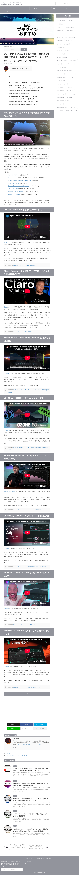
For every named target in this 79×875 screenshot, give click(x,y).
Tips (66, 8)
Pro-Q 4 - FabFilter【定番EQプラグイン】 (20, 85)
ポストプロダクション (63, 100)
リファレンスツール (71, 110)
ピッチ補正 (70, 90)
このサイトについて (37, 858)
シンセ (71, 77)
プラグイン (37, 8)
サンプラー (72, 74)
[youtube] (15, 747)
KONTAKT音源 (69, 30)
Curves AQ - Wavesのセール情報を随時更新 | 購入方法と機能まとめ (30, 566)
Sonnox (60, 40)
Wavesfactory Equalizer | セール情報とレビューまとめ (27, 624)
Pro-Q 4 (6, 242)
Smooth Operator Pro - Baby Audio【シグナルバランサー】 (25, 96)
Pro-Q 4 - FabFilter (13, 175)
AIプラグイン (72, 20)
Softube (60, 37)
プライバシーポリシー (48, 858)
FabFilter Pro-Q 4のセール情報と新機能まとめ (24, 265)
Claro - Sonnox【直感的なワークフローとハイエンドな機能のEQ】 (26, 88)
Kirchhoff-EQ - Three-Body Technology (19, 180)
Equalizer (6, 608)
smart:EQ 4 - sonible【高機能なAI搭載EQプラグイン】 (23, 104)
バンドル (70, 87)
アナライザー (61, 47)
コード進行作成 (61, 67)
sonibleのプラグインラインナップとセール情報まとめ (26, 687)
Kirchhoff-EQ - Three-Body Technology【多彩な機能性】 (24, 90)
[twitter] (13, 747)
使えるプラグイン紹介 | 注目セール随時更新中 (10, 861)
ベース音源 (73, 94)
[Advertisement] (27, 708)
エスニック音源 (61, 54)
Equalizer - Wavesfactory (15, 191)
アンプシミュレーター (63, 50)
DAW (22, 8)
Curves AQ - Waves (13, 188)
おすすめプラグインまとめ (13, 755)
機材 (7, 11)
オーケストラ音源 (62, 57)
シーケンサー (61, 80)
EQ (6, 755)
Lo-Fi (59, 34)
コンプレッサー (70, 64)
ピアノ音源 (60, 90)
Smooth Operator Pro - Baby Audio (18, 186)
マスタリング (61, 104)
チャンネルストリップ (63, 84)
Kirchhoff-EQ (7, 373)
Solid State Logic (70, 37)
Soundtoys (68, 40)
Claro (5, 307)
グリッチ (60, 64)
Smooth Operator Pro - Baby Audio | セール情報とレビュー (28, 510)
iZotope (60, 30)
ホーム (7, 8)
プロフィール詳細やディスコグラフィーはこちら (29, 744)
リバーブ (60, 110)
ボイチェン (60, 97)
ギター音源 (73, 60)
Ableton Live (61, 20)
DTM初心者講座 (61, 24)
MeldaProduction (69, 34)
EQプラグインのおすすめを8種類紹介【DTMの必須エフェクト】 (26, 82)
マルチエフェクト (62, 107)
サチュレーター (61, 74)
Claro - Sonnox (12, 178)
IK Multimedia (70, 27)
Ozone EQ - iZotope (14, 183)
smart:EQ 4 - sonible (14, 194)
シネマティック (61, 77)
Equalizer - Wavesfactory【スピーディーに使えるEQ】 (23, 101)
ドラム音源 (60, 87)
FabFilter (60, 27)
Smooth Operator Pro (10, 491)
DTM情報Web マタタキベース (11, 4)
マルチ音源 (73, 107)
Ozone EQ (7, 430)
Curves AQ (7, 548)
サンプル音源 (51, 8)
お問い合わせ (29, 858)
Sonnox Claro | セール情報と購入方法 (22, 331)
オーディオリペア (62, 60)
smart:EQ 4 (7, 666)
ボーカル (70, 97)
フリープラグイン (24, 755)
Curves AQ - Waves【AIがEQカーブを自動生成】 (22, 99)
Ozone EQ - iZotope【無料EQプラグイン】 (20, 93)
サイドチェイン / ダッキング (64, 70)
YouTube (28, 862)
